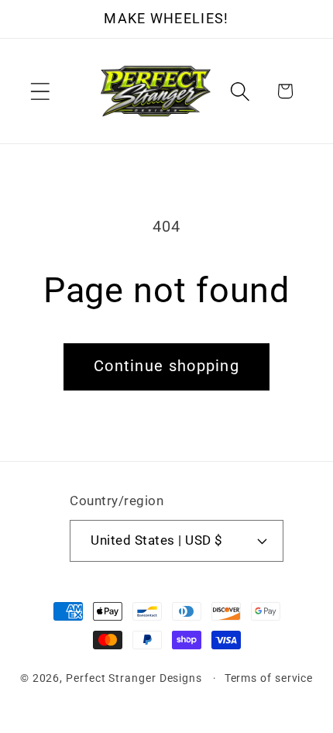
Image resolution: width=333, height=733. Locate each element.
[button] (40, 91)
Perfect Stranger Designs (134, 678)
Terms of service (269, 678)
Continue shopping (166, 366)
